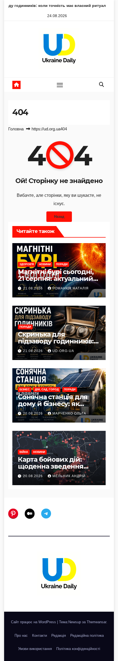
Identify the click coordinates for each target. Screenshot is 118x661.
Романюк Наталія (70, 288)
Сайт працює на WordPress (34, 622)
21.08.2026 (33, 288)
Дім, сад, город (47, 389)
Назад (59, 216)
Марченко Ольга (69, 413)
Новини (45, 264)
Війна (23, 451)
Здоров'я (26, 264)
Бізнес (24, 389)
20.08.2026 (33, 413)
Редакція (58, 635)
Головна (16, 129)
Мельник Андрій (69, 476)
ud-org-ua (63, 351)
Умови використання (35, 649)
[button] (101, 84)
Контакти (39, 635)
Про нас (21, 635)
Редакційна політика (87, 635)
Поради (62, 264)
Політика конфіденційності (78, 649)
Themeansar (96, 622)
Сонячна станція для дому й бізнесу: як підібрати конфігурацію (57, 404)
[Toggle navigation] (60, 85)
